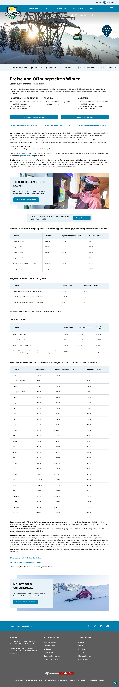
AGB (40, 680)
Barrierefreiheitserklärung (56, 680)
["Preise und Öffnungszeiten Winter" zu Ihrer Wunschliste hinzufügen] (107, 78)
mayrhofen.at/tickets (26, 156)
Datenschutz (31, 680)
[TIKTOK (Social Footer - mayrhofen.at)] (101, 626)
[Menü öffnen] (111, 8)
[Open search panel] (107, 8)
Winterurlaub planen (51, 659)
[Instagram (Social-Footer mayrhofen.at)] (94, 626)
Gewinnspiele (83, 659)
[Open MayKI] (115, 683)
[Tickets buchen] (107, 31)
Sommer (99, 2)
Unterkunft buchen (50, 642)
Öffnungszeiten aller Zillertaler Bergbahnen (26, 558)
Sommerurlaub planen (52, 656)
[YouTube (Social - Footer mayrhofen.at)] (107, 626)
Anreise (81, 642)
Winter (111, 2)
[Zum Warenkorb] (103, 8)
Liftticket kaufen (49, 645)
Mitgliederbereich (84, 656)
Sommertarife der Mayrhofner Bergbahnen (25, 562)
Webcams (47, 649)
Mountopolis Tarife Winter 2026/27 (57, 126)
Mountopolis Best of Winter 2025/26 (23, 126)
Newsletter (82, 649)
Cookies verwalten (96, 680)
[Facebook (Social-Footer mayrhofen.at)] (88, 626)
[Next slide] (109, 67)
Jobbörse (81, 652)
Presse (80, 645)
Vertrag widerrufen (78, 680)
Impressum (19, 680)
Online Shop (48, 652)
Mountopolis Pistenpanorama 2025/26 (92, 126)
